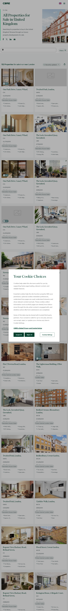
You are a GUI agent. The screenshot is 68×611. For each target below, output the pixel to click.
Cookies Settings (47, 335)
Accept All (19, 335)
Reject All (29, 335)
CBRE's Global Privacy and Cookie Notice (28, 328)
